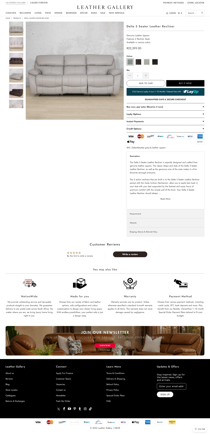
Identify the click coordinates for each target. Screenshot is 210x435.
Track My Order (63, 401)
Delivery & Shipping (115, 378)
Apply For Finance (64, 373)
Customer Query (63, 378)
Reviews (9, 378)
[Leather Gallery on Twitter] (58, 409)
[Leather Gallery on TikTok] (90, 409)
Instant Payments (165, 121)
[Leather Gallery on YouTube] (69, 409)
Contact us (61, 390)
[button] (11, 12)
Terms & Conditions (115, 373)
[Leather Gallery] (105, 7)
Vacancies (60, 384)
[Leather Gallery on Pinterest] (75, 409)
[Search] (202, 13)
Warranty (133, 222)
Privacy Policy (112, 390)
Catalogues (11, 395)
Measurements (135, 213)
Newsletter (61, 395)
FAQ (108, 401)
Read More (165, 198)
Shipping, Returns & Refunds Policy (143, 231)
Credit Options (165, 128)
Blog (8, 384)
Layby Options (165, 114)
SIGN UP (165, 394)
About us (10, 373)
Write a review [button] (130, 254)
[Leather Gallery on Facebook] (64, 409)
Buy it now (185, 83)
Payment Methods (173, 2)
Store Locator (195, 2)
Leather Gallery (105, 428)
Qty (128, 70)
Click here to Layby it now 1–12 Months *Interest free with (156, 91)
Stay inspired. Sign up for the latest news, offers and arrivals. (171, 377)
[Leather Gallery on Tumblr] (80, 409)
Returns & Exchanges (15, 401)
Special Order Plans (115, 395)
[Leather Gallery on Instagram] (85, 409)
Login (172, 13)
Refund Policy (112, 384)
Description (135, 156)
